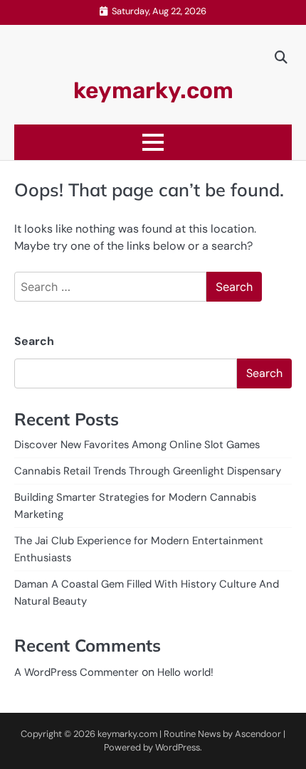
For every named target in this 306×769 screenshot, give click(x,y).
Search (34, 341)
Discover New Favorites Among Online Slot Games (137, 444)
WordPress (177, 747)
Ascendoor (258, 734)
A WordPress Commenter (76, 672)
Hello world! (185, 672)
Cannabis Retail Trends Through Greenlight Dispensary (147, 471)
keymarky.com (153, 90)
